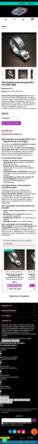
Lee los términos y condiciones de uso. (17, 424)
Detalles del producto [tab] (12, 134)
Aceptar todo (6, 402)
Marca (4, 91)
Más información (8, 338)
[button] (8, 357)
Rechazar (6, 340)
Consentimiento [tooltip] (8, 345)
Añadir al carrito (11, 123)
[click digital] (19, 437)
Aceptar (15, 340)
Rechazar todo (7, 400)
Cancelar (4, 397)
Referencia (6, 88)
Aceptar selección (22, 400)
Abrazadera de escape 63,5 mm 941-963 (14, 275)
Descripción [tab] (7, 131)
